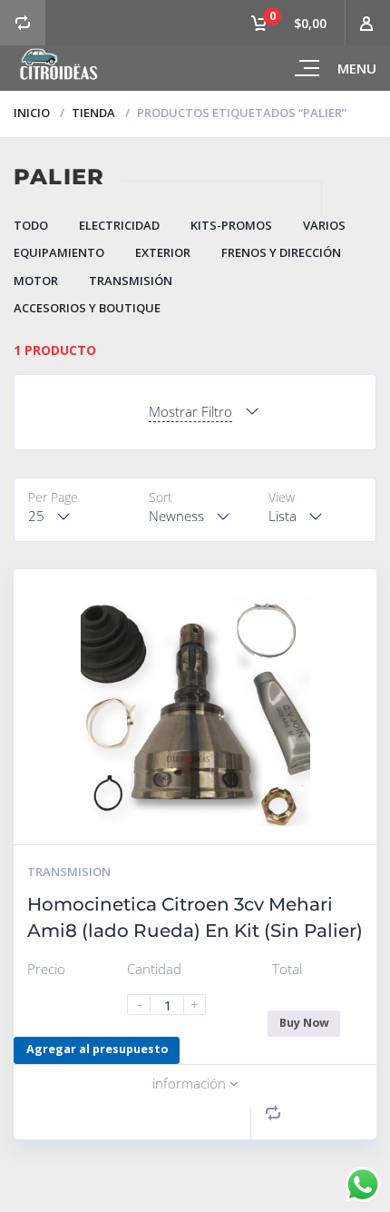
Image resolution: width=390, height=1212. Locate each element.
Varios (324, 225)
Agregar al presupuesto (97, 1049)
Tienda (93, 112)
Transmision (69, 871)
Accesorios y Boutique (87, 308)
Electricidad (119, 225)
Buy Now (304, 1022)
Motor (36, 280)
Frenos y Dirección (281, 252)
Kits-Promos (231, 225)
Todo (31, 225)
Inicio (32, 112)
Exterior (162, 252)
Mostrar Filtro (190, 411)
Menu (356, 68)
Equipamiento (59, 252)
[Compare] (22, 22)
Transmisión (130, 280)
